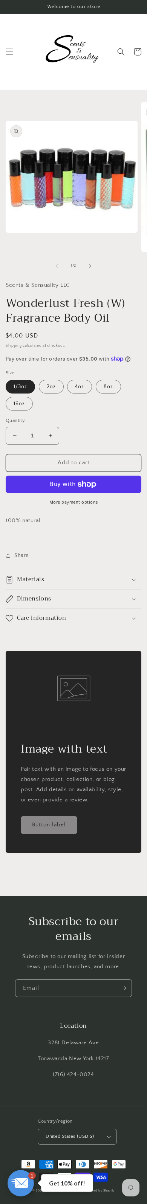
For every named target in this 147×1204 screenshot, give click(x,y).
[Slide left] (57, 266)
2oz (51, 387)
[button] (9, 52)
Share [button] (21, 555)
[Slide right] (90, 266)
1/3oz (20, 387)
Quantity (15, 420)
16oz (19, 404)
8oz (108, 387)
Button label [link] (49, 824)
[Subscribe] (123, 988)
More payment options (73, 502)
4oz (79, 387)
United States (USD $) (70, 1136)
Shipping (14, 346)
